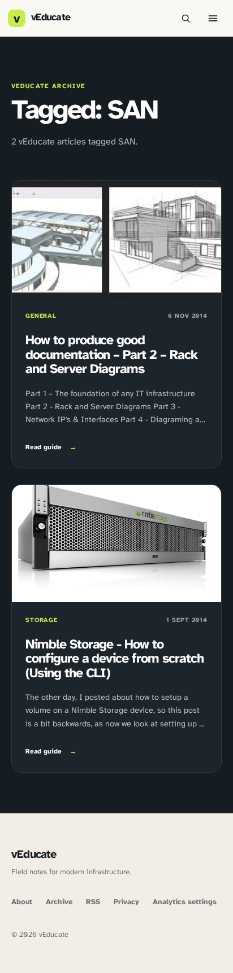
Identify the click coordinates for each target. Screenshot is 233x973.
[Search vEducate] (185, 18)
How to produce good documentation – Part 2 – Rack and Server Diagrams (111, 355)
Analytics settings (185, 902)
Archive (59, 902)
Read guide (50, 447)
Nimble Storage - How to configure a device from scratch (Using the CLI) (114, 659)
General (41, 316)
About (21, 902)
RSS (93, 902)
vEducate (34, 855)
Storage (41, 620)
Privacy (126, 902)
